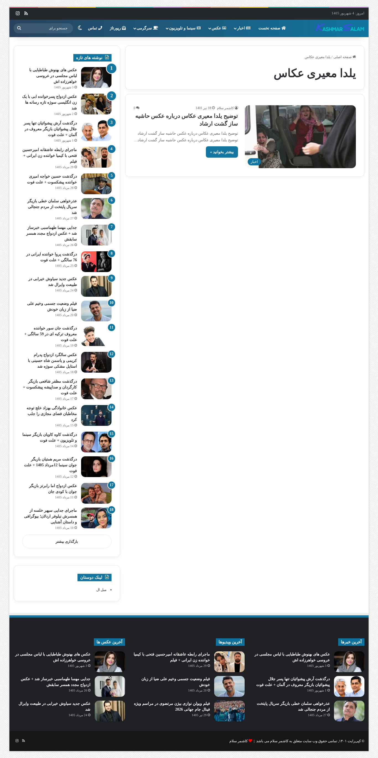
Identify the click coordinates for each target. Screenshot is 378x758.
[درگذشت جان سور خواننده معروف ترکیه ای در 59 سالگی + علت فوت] (96, 335)
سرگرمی (145, 28)
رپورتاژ (116, 28)
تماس (93, 28)
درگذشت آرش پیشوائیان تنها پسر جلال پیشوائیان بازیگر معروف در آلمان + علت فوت (50, 129)
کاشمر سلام (225, 108)
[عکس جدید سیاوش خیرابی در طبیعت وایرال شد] (96, 286)
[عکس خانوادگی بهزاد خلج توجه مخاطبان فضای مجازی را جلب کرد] (96, 415)
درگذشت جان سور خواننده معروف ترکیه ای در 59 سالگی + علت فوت (50, 334)
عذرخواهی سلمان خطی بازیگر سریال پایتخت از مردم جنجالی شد (52, 207)
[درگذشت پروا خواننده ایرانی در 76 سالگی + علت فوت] (96, 261)
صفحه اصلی (343, 57)
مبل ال (101, 590)
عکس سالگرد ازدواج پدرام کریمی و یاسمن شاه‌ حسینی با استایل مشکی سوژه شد (52, 360)
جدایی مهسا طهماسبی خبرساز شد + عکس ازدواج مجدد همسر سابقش (51, 233)
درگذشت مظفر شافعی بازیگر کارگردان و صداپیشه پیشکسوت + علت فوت (50, 387)
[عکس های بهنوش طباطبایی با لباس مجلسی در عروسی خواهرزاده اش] (96, 77)
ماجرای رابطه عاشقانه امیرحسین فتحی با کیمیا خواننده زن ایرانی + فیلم (49, 155)
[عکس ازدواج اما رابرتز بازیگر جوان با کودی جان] (96, 493)
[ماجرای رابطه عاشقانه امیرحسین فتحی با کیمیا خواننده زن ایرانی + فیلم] (96, 157)
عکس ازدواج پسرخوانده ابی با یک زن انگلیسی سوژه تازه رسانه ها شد (49, 102)
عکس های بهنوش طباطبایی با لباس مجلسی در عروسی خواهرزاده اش (53, 76)
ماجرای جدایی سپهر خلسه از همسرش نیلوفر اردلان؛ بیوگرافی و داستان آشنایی (50, 516)
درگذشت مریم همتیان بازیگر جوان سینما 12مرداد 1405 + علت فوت (50, 465)
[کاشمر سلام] (340, 28)
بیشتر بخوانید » (222, 152)
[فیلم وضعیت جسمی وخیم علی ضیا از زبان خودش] (96, 311)
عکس (217, 28)
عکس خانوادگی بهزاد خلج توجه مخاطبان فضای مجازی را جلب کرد (52, 414)
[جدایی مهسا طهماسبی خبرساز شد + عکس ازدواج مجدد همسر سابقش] (96, 235)
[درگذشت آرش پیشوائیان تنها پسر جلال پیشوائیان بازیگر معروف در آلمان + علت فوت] (96, 130)
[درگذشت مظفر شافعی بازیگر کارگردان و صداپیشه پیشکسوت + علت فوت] (96, 388)
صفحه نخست (269, 28)
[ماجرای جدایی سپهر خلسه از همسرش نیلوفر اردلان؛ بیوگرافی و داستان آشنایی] (96, 518)
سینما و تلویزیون (183, 28)
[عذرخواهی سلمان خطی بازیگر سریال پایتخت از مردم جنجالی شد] (96, 208)
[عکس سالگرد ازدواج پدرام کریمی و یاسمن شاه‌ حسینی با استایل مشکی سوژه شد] (96, 362)
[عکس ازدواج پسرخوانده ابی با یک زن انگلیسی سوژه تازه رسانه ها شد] (96, 104)
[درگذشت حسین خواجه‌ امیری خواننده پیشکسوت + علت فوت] (96, 183)
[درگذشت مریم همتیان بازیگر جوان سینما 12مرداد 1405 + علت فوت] (96, 466)
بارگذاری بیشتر (67, 541)
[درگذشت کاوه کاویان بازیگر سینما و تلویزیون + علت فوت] (96, 442)
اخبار (241, 28)
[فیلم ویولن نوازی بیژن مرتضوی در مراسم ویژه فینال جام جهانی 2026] (229, 711)
